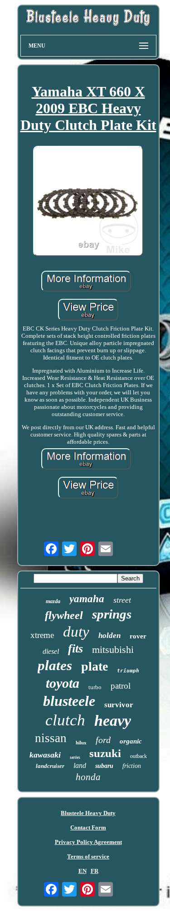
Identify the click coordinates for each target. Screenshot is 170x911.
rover (138, 636)
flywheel (64, 615)
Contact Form (88, 827)
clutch (65, 720)
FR (94, 871)
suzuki (105, 753)
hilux (81, 742)
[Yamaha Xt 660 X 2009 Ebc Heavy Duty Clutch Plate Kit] (88, 201)
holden (109, 635)
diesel (51, 651)
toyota (62, 683)
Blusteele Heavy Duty (88, 813)
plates (55, 665)
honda (88, 777)
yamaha (86, 598)
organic (131, 741)
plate (94, 666)
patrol (121, 685)
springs (111, 614)
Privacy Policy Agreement (88, 842)
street (122, 599)
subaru (104, 765)
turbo (95, 687)
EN (82, 871)
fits (75, 648)
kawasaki (45, 754)
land (79, 765)
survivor (118, 704)
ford (103, 740)
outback (138, 756)
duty (76, 631)
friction (131, 765)
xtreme (42, 635)
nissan (51, 738)
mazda (53, 601)
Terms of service (88, 856)
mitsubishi (113, 649)
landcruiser (50, 765)
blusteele (69, 701)
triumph (128, 671)
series (75, 757)
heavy (112, 720)
